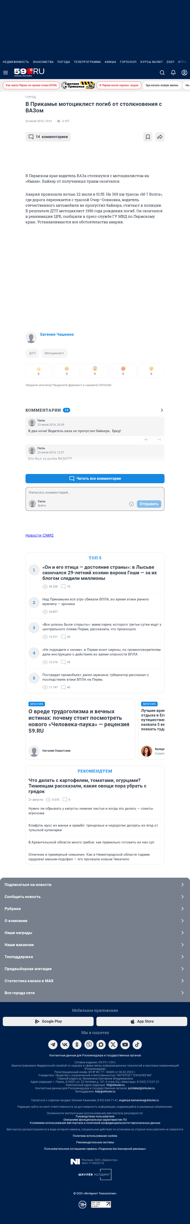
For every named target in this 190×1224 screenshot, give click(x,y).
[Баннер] (78, 85)
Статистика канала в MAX (29, 980)
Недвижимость (16, 62)
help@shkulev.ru (105, 1091)
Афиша (110, 62)
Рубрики (13, 908)
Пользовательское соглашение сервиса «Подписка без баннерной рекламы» (95, 1148)
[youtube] (125, 1044)
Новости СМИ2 (39, 535)
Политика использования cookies (95, 1136)
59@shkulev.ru (115, 1085)
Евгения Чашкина (57, 334)
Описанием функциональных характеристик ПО (95, 1119)
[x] (113, 1044)
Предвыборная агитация (28, 968)
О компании (16, 920)
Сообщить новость (23, 896)
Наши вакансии (19, 944)
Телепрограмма (87, 62)
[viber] (89, 1044)
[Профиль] (184, 72)
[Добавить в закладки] (147, 136)
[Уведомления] (173, 72)
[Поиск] (162, 72)
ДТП (32, 353)
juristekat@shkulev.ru (141, 1088)
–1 (159, 439)
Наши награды (18, 932)
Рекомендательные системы (95, 1142)
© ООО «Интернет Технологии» (95, 1193)
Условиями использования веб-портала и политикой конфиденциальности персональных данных (95, 1123)
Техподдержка (19, 956)
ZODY (170, 62)
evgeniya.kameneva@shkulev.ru (139, 1100)
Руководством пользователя (95, 1116)
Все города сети (20, 992)
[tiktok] (137, 1044)
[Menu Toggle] (5, 72)
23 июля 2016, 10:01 (38, 121)
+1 (146, 439)
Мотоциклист (54, 353)
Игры (182, 62)
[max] (101, 1044)
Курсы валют (151, 62)
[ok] (77, 1044)
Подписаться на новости (28, 884)
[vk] (65, 1044)
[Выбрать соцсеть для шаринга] (160, 136)
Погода (63, 62)
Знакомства (43, 62)
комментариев (52, 137)
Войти (42, 505)
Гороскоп (128, 62)
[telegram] (52, 1044)
